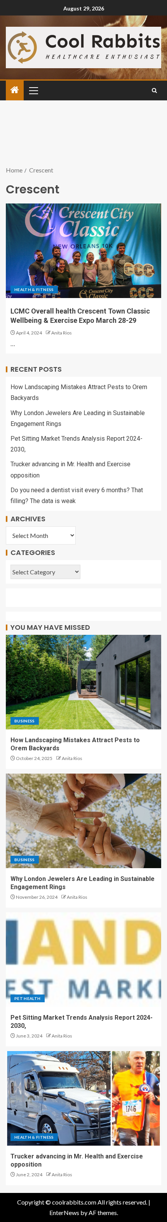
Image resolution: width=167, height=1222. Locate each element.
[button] (33, 90)
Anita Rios (61, 333)
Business (24, 721)
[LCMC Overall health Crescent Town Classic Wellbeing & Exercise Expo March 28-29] (83, 250)
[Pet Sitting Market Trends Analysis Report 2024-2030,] (83, 959)
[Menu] (33, 90)
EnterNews (64, 1212)
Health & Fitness (34, 289)
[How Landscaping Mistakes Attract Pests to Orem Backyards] (83, 682)
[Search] (154, 90)
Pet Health (27, 998)
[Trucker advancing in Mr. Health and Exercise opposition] (83, 1098)
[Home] (14, 90)
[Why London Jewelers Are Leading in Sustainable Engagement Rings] (83, 821)
